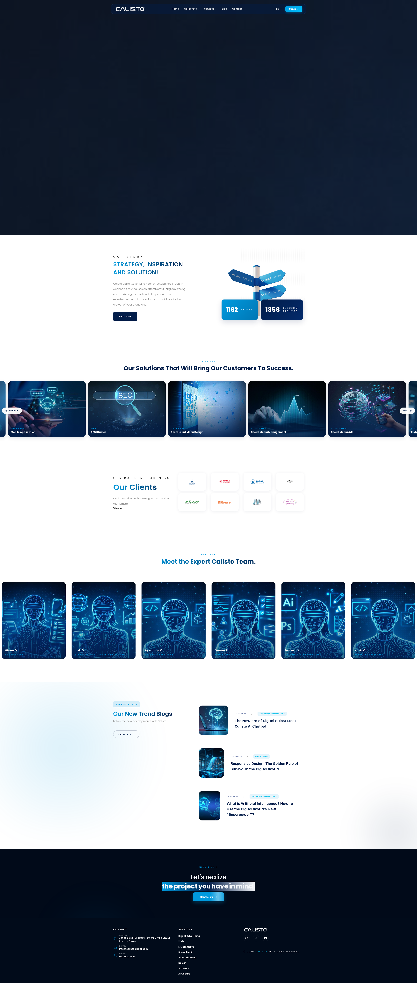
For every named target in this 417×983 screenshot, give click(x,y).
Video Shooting (187, 957)
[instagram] (247, 938)
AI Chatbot (184, 973)
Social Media (185, 952)
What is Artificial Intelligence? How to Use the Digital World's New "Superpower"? (260, 809)
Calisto (261, 951)
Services (209, 8)
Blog (224, 8)
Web (181, 941)
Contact (237, 8)
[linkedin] (265, 938)
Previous (13, 410)
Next (405, 410)
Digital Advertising (189, 936)
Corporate (190, 8)
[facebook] (256, 938)
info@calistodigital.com (133, 949)
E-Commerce (186, 946)
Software (183, 968)
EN (277, 9)
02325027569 (127, 956)
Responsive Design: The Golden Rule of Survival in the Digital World (264, 766)
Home (175, 8)
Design (182, 963)
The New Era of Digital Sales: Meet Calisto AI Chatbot (265, 723)
